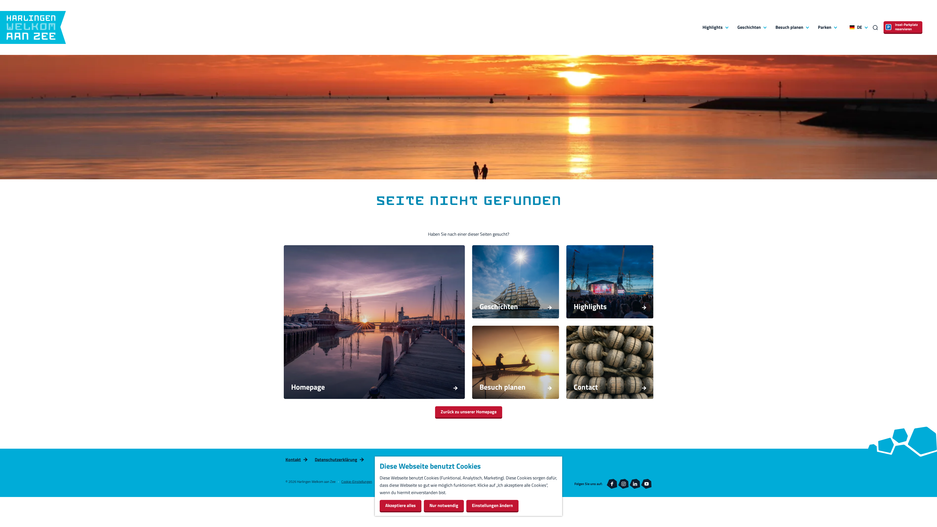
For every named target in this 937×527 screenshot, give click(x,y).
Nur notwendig (443, 505)
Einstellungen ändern (492, 505)
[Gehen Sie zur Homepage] (33, 27)
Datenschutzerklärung (336, 459)
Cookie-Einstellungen (356, 481)
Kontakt (293, 459)
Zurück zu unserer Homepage (469, 411)
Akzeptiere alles (400, 505)
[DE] (852, 27)
